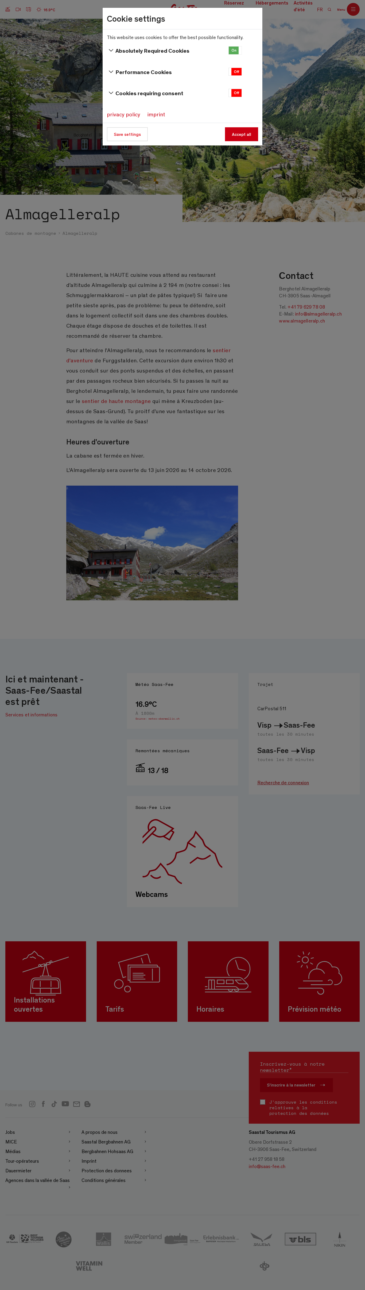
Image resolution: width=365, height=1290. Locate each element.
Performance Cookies (143, 72)
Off (236, 71)
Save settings (127, 134)
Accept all (241, 134)
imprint (156, 114)
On (233, 50)
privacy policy (123, 114)
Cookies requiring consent (149, 93)
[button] (235, 50)
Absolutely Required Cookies (152, 50)
